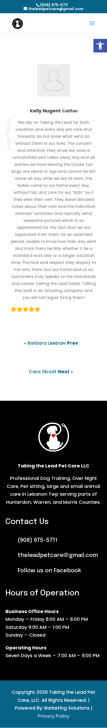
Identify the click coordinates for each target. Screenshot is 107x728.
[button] (100, 45)
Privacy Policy (53, 716)
